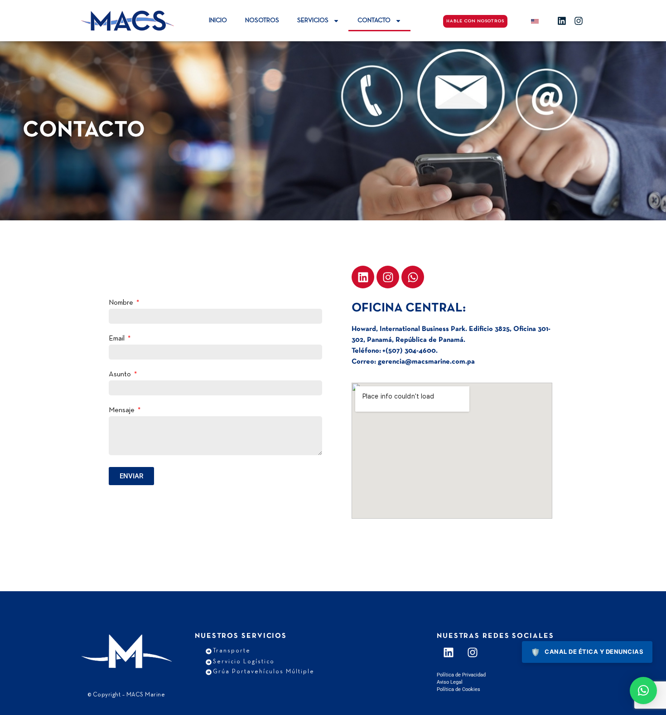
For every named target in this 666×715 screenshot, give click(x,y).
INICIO (218, 21)
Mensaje (122, 410)
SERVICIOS (312, 21)
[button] (643, 690)
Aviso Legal (450, 682)
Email (117, 339)
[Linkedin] (562, 21)
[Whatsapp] (412, 277)
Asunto (121, 374)
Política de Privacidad (461, 675)
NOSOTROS (262, 21)
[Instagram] (579, 21)
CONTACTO (374, 21)
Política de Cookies (458, 689)
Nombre (122, 303)
